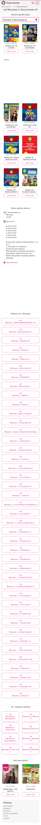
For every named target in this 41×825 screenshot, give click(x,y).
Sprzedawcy (8, 806)
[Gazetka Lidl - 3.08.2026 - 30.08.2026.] (29, 112)
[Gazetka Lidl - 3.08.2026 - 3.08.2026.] (29, 145)
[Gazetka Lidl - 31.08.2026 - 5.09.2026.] (29, 33)
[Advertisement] (20, 81)
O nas (5, 815)
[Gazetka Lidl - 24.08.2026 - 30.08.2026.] (11, 112)
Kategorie (7, 808)
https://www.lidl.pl (12, 262)
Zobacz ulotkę (11, 51)
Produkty (6, 811)
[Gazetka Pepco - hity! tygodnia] (10, 774)
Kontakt (6, 818)
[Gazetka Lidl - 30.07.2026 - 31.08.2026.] (11, 177)
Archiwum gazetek (10, 813)
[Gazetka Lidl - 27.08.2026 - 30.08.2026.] (11, 33)
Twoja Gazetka (13, 2)
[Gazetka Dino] (30, 774)
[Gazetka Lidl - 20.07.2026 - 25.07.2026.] (29, 177)
